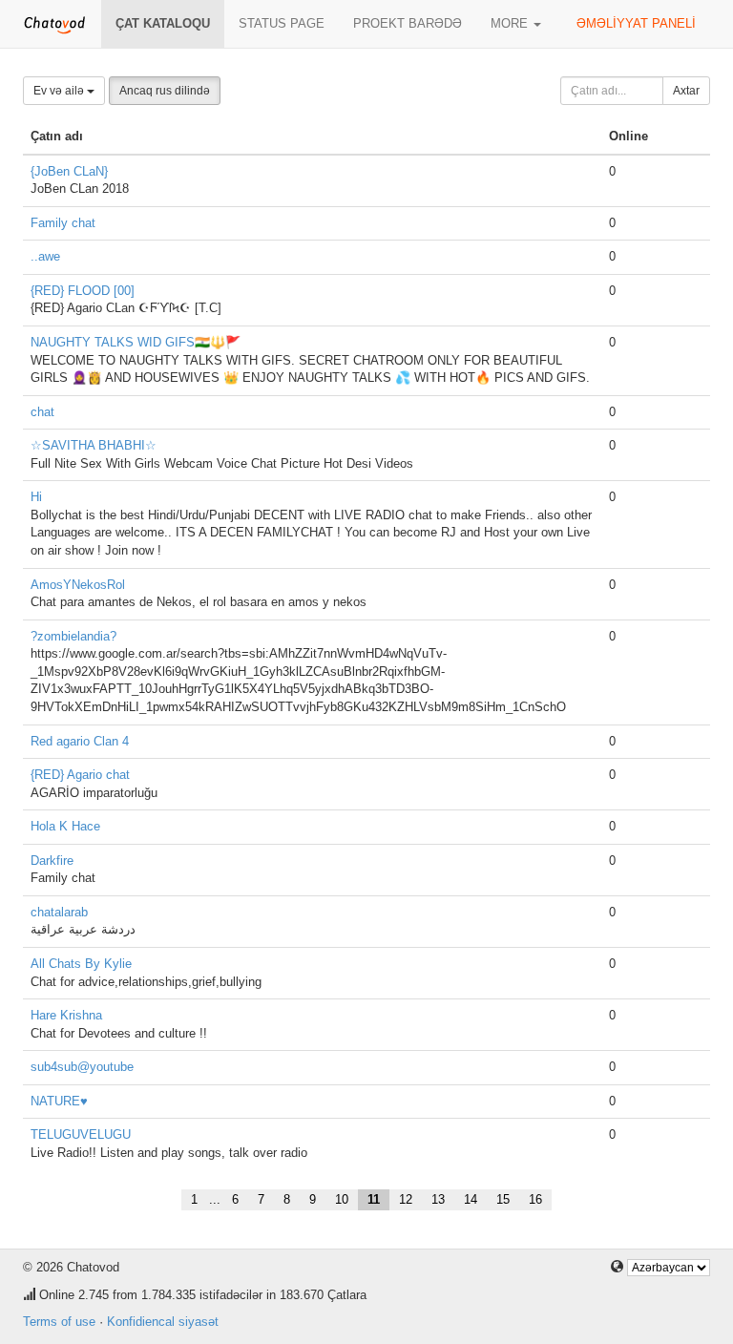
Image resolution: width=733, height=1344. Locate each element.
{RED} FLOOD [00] (83, 291)
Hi (36, 497)
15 (503, 1199)
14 (470, 1199)
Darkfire (52, 860)
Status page (282, 23)
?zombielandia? (73, 636)
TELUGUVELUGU (81, 1134)
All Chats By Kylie (81, 963)
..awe (45, 256)
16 (535, 1199)
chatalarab (59, 912)
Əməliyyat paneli (636, 23)
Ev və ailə (60, 90)
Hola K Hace (65, 826)
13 (438, 1199)
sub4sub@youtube (82, 1067)
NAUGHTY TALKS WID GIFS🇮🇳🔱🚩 (136, 342)
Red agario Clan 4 (80, 741)
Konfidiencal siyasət (163, 1321)
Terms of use (59, 1321)
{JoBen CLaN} (69, 171)
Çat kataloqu (162, 23)
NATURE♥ (59, 1101)
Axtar (686, 90)
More (511, 23)
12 (405, 1199)
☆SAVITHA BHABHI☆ (94, 445)
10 (341, 1199)
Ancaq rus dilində (164, 90)
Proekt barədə (407, 23)
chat (42, 412)
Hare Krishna (66, 1015)
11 (373, 1199)
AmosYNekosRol (78, 585)
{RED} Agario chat (80, 774)
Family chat (63, 223)
